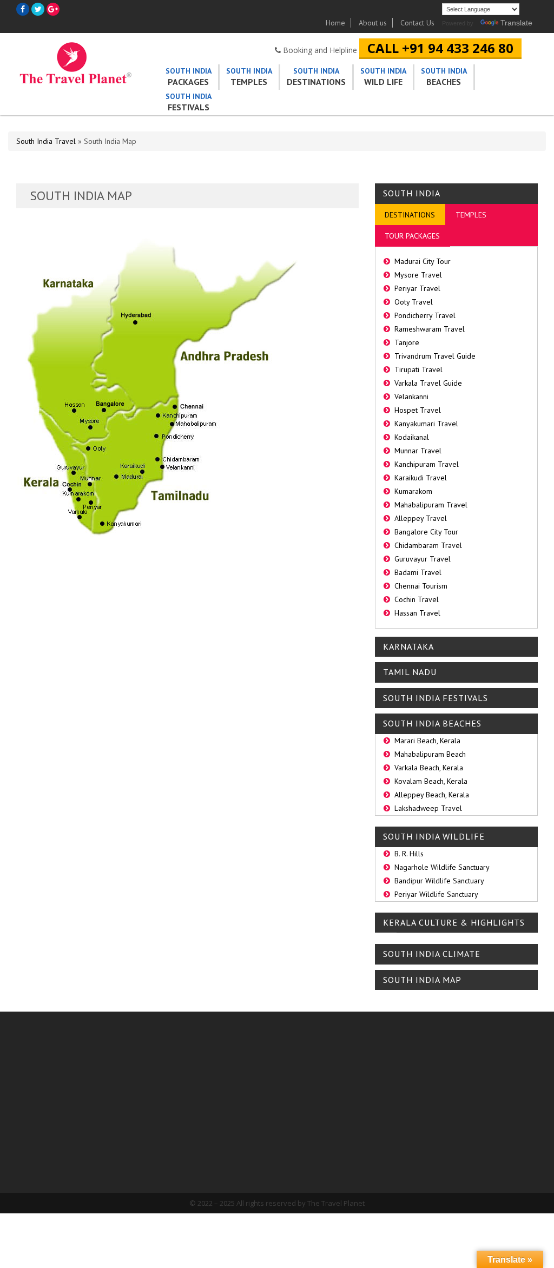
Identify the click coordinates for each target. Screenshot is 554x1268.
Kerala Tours (310, 1086)
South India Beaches (432, 724)
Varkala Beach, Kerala (428, 767)
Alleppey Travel (420, 518)
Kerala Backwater (493, 1108)
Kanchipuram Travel (426, 464)
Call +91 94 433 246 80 (440, 48)
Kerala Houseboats (496, 1080)
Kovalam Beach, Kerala (430, 781)
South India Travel (46, 141)
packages (189, 76)
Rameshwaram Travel (429, 329)
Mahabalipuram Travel (430, 505)
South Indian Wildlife (322, 1128)
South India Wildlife (434, 837)
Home (335, 23)
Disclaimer (214, 1080)
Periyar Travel (417, 288)
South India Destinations (328, 1114)
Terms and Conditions (231, 1094)
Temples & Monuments (326, 1100)
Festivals (189, 102)
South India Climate (431, 954)
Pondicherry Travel (425, 315)
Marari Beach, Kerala (427, 740)
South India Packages (323, 1072)
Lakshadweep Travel (428, 808)
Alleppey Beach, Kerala (431, 795)
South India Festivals (435, 698)
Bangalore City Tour (426, 532)
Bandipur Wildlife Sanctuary (439, 881)
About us (373, 23)
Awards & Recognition (232, 1146)
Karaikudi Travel (420, 478)
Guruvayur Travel (422, 559)
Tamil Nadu (410, 672)
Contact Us (417, 23)
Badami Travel (417, 572)
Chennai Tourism (420, 586)
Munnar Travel (417, 450)
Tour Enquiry (217, 1066)
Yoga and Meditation (498, 1136)
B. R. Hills (409, 853)
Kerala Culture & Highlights (454, 923)
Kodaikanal (411, 437)
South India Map (422, 980)
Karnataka (408, 647)
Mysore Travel (418, 275)
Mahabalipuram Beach (430, 754)
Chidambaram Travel (428, 545)
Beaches (444, 76)
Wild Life (383, 76)
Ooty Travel (413, 302)
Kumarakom (413, 491)
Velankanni (411, 396)
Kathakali (481, 1122)
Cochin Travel (416, 599)
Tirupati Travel (418, 369)
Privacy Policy (218, 1132)
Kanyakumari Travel (426, 423)
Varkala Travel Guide (428, 383)
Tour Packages (412, 236)
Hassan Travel (417, 613)
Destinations (316, 76)
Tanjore (406, 342)
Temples (249, 76)
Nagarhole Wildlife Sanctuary (442, 867)
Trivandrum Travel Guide (435, 356)
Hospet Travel (417, 410)
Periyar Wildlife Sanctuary (436, 894)
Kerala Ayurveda (491, 1094)
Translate (516, 22)
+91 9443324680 (496, 1052)
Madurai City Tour (422, 261)
